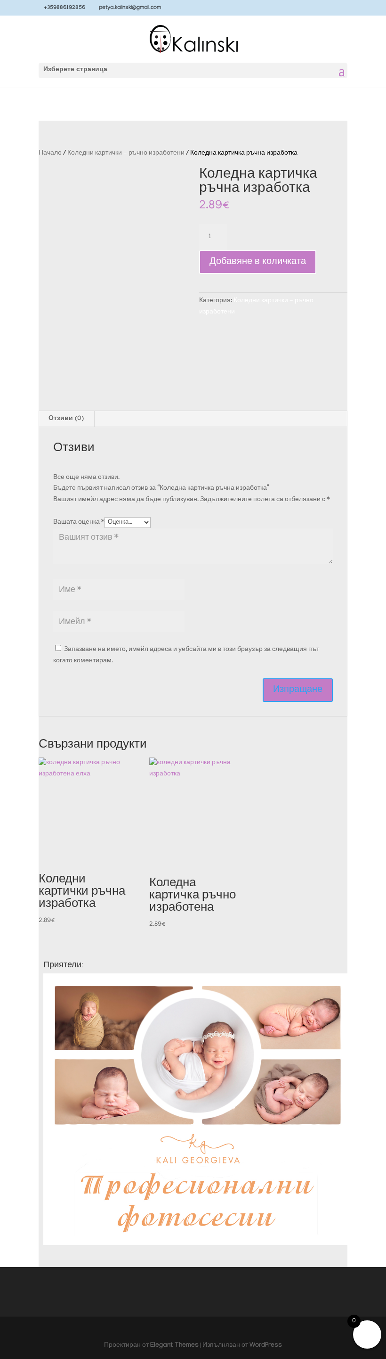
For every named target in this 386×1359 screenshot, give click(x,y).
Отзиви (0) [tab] (66, 419)
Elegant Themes (174, 1346)
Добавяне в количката (257, 262)
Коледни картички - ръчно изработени (126, 153)
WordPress (265, 1346)
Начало (50, 153)
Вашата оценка (79, 522)
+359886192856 (64, 8)
